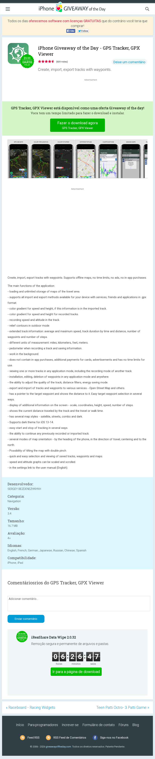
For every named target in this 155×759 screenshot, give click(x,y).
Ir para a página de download (76, 671)
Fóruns (124, 725)
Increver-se (70, 725)
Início (20, 725)
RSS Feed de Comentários (69, 737)
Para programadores (43, 725)
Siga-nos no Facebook (114, 737)
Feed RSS (34, 737)
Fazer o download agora (77, 125)
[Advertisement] (92, 90)
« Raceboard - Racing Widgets (30, 707)
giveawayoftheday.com (58, 746)
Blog (135, 725)
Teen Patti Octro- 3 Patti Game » (122, 707)
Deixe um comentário (129, 62)
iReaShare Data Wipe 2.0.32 (53, 637)
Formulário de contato (98, 725)
